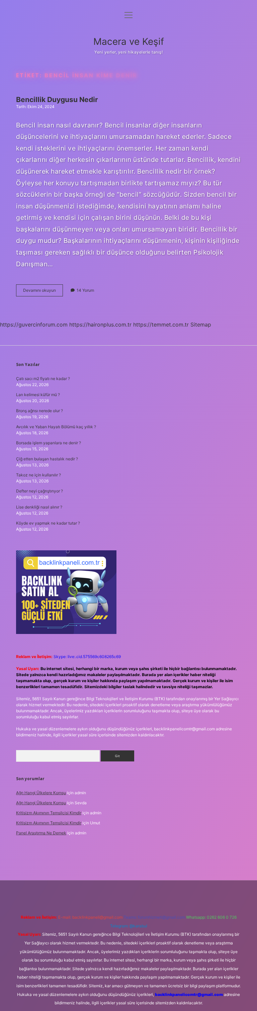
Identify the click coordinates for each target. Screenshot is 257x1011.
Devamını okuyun (43, 291)
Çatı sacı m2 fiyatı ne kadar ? (43, 378)
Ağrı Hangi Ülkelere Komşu (41, 792)
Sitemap (200, 324)
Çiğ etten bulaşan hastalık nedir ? (47, 458)
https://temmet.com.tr (161, 324)
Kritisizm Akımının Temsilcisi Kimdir (48, 812)
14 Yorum (85, 290)
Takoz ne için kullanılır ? (38, 474)
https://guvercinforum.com (34, 324)
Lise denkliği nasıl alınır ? (39, 507)
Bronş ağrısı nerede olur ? (39, 410)
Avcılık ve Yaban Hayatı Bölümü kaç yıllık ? (56, 426)
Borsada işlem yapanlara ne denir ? (48, 442)
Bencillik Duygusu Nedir (57, 99)
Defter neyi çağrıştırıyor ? (39, 490)
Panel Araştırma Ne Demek (41, 832)
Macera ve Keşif (128, 41)
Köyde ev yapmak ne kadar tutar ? (48, 523)
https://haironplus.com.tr (100, 324)
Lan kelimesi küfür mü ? (38, 394)
